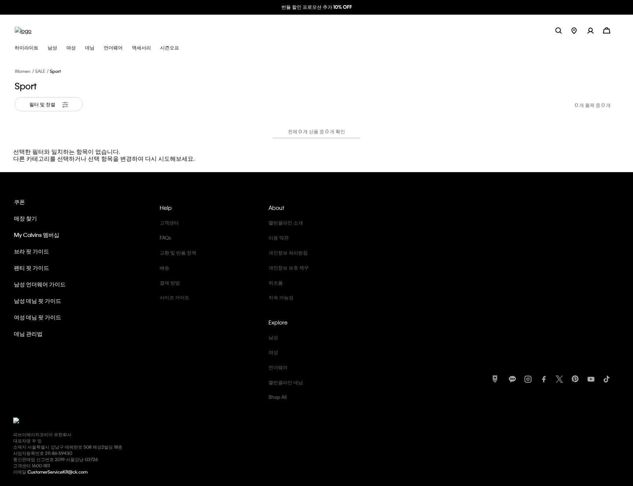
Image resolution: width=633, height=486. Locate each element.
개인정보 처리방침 (288, 252)
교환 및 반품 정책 (178, 252)
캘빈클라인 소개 (286, 222)
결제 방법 (170, 282)
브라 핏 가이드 (31, 251)
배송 (164, 267)
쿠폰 (19, 201)
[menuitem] (579, 30)
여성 (273, 352)
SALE (40, 71)
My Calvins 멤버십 (36, 234)
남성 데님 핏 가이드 (37, 300)
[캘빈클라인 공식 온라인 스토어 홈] (23, 30)
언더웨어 (278, 367)
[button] (595, 30)
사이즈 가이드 (174, 297)
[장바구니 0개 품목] (606, 30)
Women (22, 71)
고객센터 (169, 222)
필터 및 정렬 (42, 104)
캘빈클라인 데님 (286, 382)
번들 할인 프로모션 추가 (316, 7)
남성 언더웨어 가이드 (40, 284)
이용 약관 (279, 237)
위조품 (276, 282)
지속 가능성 (281, 297)
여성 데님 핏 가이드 (37, 317)
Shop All (278, 397)
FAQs (165, 237)
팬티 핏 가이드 (31, 267)
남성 (273, 337)
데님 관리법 (28, 333)
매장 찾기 (25, 218)
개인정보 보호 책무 (289, 267)
